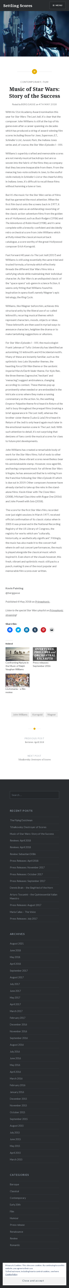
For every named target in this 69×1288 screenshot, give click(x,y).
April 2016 (15, 1071)
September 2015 (19, 1119)
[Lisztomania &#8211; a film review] (17, 680)
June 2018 (15, 950)
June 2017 (15, 990)
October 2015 (17, 1112)
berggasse (28, 104)
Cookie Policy (11, 1274)
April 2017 (15, 1004)
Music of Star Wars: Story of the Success (32, 833)
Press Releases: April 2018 (24, 860)
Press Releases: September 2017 (27, 881)
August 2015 (17, 1125)
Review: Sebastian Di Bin (23, 854)
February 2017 (17, 1017)
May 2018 (15, 957)
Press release (17, 1224)
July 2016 (15, 1051)
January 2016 (17, 1092)
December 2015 (18, 1098)
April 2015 (15, 1152)
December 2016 (18, 1024)
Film (46, 82)
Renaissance (16, 1231)
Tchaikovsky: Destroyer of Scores (28, 827)
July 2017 (15, 984)
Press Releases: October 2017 (26, 874)
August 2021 (17, 943)
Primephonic (42, 601)
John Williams (20, 714)
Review (14, 1238)
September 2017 (19, 970)
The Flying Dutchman (21, 820)
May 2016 (15, 1065)
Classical (14, 1191)
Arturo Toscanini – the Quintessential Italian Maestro (33, 896)
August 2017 (17, 977)
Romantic (15, 1245)
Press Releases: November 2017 (27, 867)
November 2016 (18, 1031)
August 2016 (17, 1044)
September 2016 (19, 1038)
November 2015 (18, 1105)
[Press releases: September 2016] (45, 654)
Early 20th (15, 1204)
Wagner (51, 714)
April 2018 (15, 963)
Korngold (37, 714)
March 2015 (16, 1159)
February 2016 (17, 1085)
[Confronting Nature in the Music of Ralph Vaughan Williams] (17, 654)
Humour (14, 1218)
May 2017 (15, 997)
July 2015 (15, 1132)
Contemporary (30, 82)
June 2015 (15, 1139)
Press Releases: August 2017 (25, 905)
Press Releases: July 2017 (23, 918)
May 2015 (15, 1145)
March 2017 (16, 1011)
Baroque (14, 1184)
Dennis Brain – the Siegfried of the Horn (31, 887)
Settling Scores (17, 5)
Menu (59, 5)
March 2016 (16, 1078)
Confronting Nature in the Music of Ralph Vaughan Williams (17, 666)
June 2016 (15, 1058)
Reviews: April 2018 (20, 840)
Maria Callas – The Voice (23, 912)
